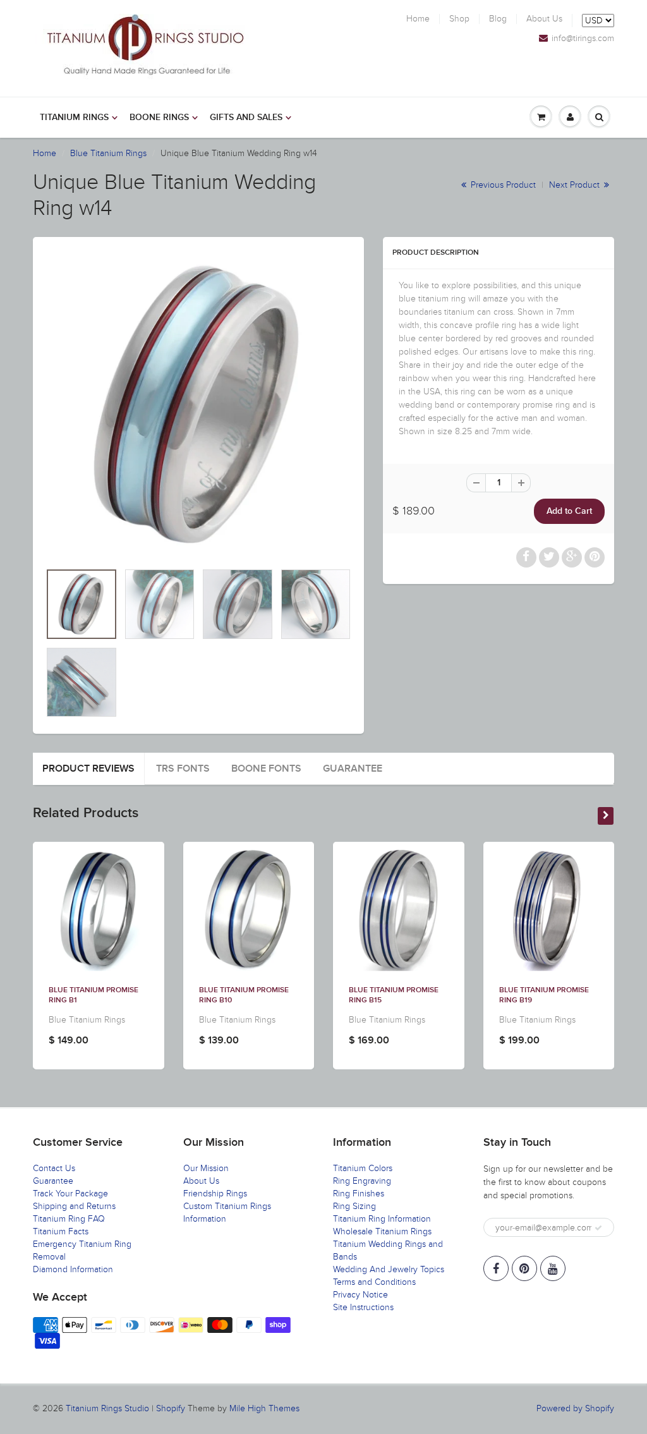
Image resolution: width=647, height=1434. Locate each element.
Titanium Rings (74, 117)
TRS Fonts (183, 768)
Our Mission (206, 1168)
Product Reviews (88, 768)
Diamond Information (73, 1269)
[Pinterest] (524, 1268)
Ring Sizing (354, 1206)
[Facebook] (496, 1268)
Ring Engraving (362, 1181)
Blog (498, 19)
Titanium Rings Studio (107, 1408)
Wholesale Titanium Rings (382, 1231)
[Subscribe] (598, 1228)
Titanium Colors (362, 1168)
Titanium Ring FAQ (69, 1218)
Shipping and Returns (74, 1206)
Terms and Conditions (374, 1282)
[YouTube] (552, 1268)
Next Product (575, 184)
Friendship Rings (215, 1193)
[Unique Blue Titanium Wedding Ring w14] (198, 406)
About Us (544, 19)
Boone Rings (159, 117)
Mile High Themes (264, 1408)
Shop (459, 19)
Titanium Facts (60, 1231)
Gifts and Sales (246, 117)
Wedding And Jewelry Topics (388, 1269)
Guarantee (352, 768)
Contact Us (54, 1168)
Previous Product (502, 184)
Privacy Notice (360, 1294)
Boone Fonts (266, 768)
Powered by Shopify (575, 1408)
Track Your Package (70, 1193)
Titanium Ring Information (382, 1218)
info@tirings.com (583, 38)
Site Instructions (363, 1307)
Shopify (170, 1408)
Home (418, 19)
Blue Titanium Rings (108, 153)
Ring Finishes (358, 1193)
